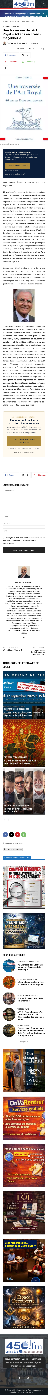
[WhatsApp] (23, 834)
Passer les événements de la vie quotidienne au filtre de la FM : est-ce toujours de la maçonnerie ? (31, 1032)
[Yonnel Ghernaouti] (5, 43)
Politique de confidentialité (24, 1366)
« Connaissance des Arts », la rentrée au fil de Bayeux (20, 762)
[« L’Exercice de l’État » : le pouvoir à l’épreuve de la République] (24, 695)
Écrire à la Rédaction (13, 849)
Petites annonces (14, 1362)
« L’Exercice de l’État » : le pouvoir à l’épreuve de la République (23, 714)
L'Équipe (26, 1359)
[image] (24, 887)
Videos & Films (23, 1009)
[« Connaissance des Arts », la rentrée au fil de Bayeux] (24, 743)
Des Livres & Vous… (28, 21)
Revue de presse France (15, 757)
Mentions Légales (32, 1362)
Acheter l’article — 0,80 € (17, 166)
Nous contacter (12, 1359)
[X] (11, 834)
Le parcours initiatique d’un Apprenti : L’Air (38, 652)
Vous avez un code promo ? (15, 174)
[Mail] (24, 637)
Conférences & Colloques (16, 709)
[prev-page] (4, 820)
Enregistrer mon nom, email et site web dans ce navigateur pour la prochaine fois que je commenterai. (24, 540)
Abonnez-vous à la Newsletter (17, 858)
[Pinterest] (17, 834)
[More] (5, 68)
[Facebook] (5, 834)
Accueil (5, 21)
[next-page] (8, 820)
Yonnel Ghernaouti (18, 43)
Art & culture (14, 21)
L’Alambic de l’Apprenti (13, 650)
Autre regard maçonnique (16, 805)
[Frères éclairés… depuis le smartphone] (24, 791)
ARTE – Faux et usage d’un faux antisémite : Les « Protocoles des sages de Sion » (30, 1016)
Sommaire (36, 1359)
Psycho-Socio (23, 1025)
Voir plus (23, 1042)
